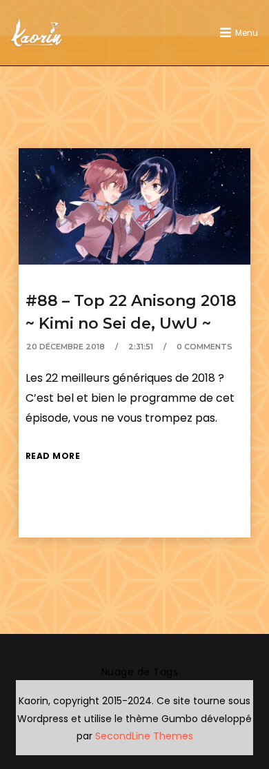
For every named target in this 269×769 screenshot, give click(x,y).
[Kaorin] (35, 32)
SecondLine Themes (144, 736)
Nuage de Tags (140, 672)
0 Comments (204, 346)
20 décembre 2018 (65, 346)
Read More (53, 456)
